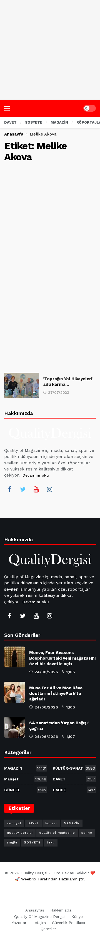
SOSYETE (32, 842)
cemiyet (14, 823)
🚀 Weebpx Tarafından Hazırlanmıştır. (50, 879)
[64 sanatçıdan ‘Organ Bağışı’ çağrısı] (14, 727)
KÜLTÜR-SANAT (74, 768)
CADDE (74, 790)
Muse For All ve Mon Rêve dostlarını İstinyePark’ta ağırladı (55, 693)
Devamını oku (35, 475)
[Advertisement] (50, 50)
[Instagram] (49, 489)
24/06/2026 (46, 672)
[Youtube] (36, 489)
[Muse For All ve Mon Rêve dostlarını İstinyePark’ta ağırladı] (14, 692)
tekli (51, 842)
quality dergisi (20, 833)
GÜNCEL (25, 790)
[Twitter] (23, 489)
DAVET (74, 779)
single (12, 842)
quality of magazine (57, 833)
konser (51, 823)
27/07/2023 (58, 392)
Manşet (25, 779)
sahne (86, 833)
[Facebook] (9, 489)
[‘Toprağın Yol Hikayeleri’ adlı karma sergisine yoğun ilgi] (21, 385)
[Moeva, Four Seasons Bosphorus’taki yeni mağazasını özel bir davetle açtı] (14, 657)
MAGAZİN (25, 768)
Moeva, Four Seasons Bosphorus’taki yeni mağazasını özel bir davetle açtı (62, 658)
